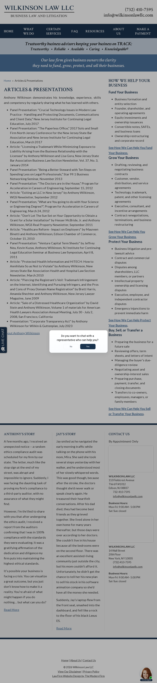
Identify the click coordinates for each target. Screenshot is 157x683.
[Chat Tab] (78, 341)
